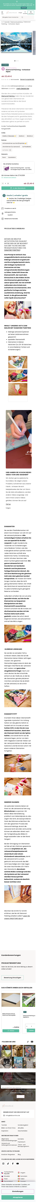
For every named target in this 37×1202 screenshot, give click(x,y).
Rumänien (23, 1176)
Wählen (12, 1031)
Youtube (32, 1041)
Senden (20, 1096)
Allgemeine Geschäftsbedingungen (9, 1139)
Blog (19, 1154)
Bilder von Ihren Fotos (8, 1128)
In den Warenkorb (19, 188)
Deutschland (8, 1181)
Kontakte (21, 1139)
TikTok (8, 504)
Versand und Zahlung (10, 177)
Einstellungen (17, 1191)
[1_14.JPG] (17, 368)
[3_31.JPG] (17, 395)
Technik (4, 1125)
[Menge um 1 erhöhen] (8, 183)
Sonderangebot (23, 1125)
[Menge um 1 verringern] (2, 183)
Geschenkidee (22, 1131)
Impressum (21, 1142)
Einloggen (20, 12)
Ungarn (22, 1173)
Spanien (23, 1181)
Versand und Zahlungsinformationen (9, 1144)
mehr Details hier (22, 88)
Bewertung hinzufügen (12, 978)
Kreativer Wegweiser (8, 1154)
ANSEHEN (24, 8)
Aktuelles (21, 1128)
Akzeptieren (18, 1197)
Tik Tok (28, 1041)
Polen (6, 1179)
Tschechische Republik (8, 1172)
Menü (2, 13)
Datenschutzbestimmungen (19, 1092)
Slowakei (7, 1176)
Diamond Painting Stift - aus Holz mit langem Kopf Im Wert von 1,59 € (21, 168)
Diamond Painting (8, 96)
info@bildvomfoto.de (13, 1115)
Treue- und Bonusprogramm (23, 1145)
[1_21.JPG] (17, 382)
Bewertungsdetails (27, 79)
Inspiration (4, 1131)
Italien (22, 1179)
